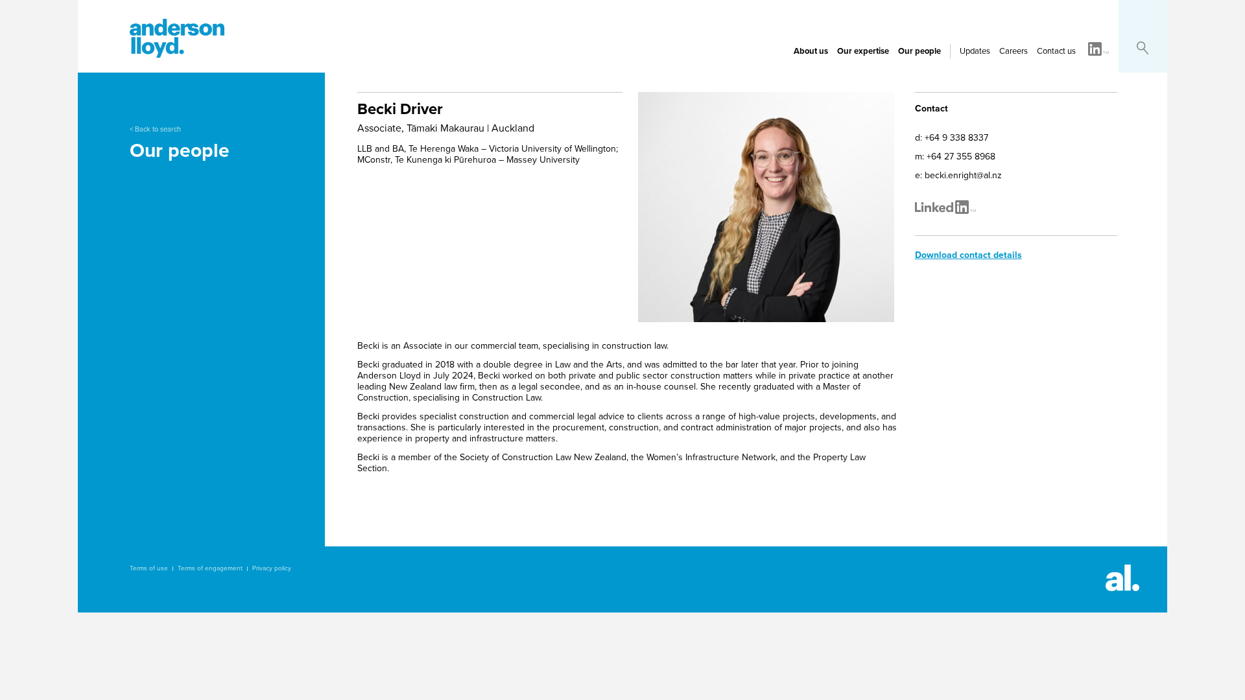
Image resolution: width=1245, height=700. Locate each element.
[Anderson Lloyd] (177, 54)
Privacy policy (271, 568)
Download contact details (968, 255)
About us (811, 51)
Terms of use (149, 568)
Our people (919, 51)
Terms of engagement (210, 568)
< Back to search (155, 129)
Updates (975, 51)
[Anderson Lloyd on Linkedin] (1098, 50)
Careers (1013, 51)
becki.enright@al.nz (963, 175)
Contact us (1056, 51)
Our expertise (863, 51)
